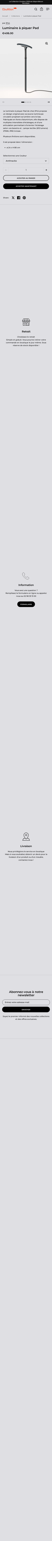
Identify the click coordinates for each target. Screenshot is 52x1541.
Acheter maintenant (26, 186)
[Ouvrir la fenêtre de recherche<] (36, 9)
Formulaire (26, 604)
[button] (48, 102)
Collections (15, 16)
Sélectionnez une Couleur (15, 156)
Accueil (5, 16)
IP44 (8, 23)
